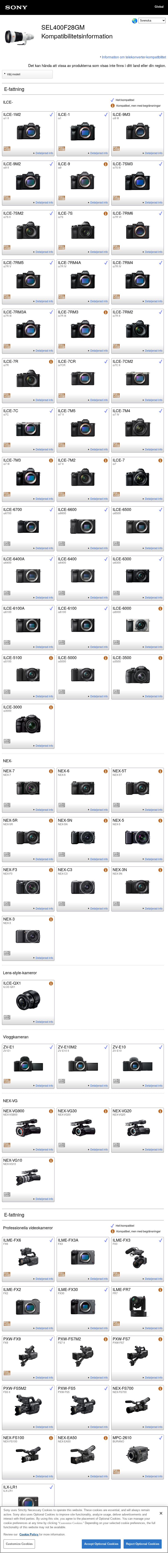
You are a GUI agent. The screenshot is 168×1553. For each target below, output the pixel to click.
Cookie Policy (29, 1534)
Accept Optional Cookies (101, 1544)
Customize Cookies (19, 1544)
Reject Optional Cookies (142, 1544)
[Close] (161, 1513)
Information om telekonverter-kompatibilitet (134, 56)
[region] (84, 1529)
